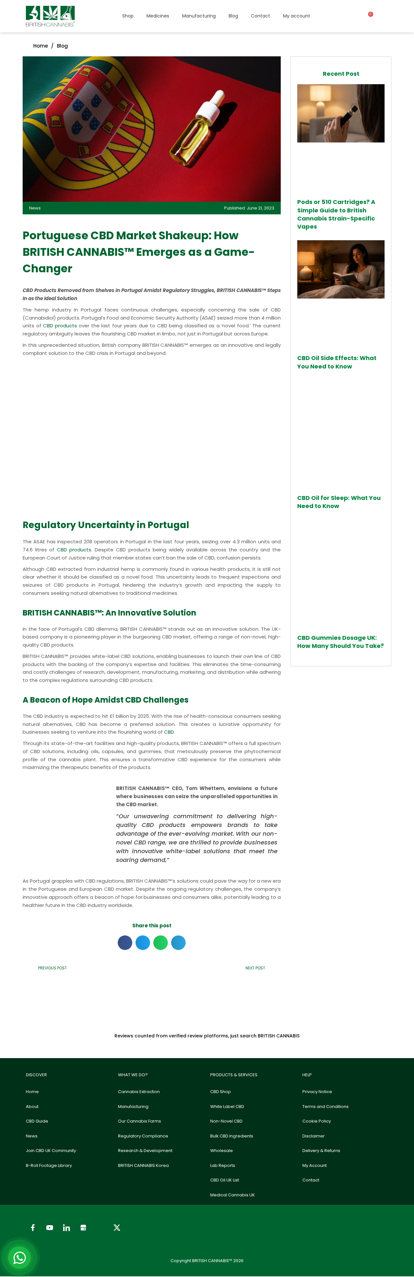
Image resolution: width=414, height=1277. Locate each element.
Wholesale (221, 1150)
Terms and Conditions (325, 1106)
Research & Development (145, 1150)
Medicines (158, 16)
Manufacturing (199, 16)
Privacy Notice (317, 1092)
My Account (314, 1165)
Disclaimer (313, 1136)
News (32, 1136)
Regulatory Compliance (143, 1136)
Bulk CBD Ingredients (231, 1136)
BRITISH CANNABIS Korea (143, 1165)
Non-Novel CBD (226, 1121)
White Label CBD (227, 1106)
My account (296, 16)
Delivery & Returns (321, 1150)
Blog (233, 16)
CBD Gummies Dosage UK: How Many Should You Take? (340, 642)
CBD (169, 732)
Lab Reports (222, 1165)
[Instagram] (100, 1228)
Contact (260, 16)
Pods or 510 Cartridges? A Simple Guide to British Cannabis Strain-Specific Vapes (336, 214)
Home (32, 1092)
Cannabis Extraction (139, 1092)
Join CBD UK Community (51, 1150)
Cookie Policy (316, 1121)
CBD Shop (220, 1092)
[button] (125, 942)
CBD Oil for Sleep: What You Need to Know (339, 502)
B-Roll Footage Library (49, 1165)
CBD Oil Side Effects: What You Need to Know (336, 362)
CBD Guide (37, 1121)
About (32, 1106)
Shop (128, 16)
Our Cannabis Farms (139, 1121)
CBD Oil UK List (224, 1180)
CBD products (60, 325)
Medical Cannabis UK (232, 1195)
